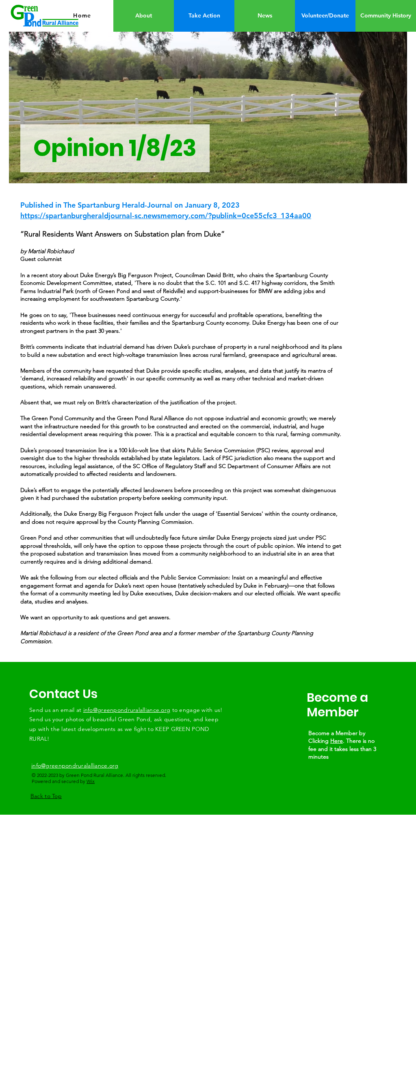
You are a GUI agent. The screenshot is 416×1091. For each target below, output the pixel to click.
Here (336, 740)
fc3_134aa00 (288, 215)
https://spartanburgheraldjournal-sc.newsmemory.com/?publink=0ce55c (143, 215)
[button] (325, 16)
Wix (91, 781)
